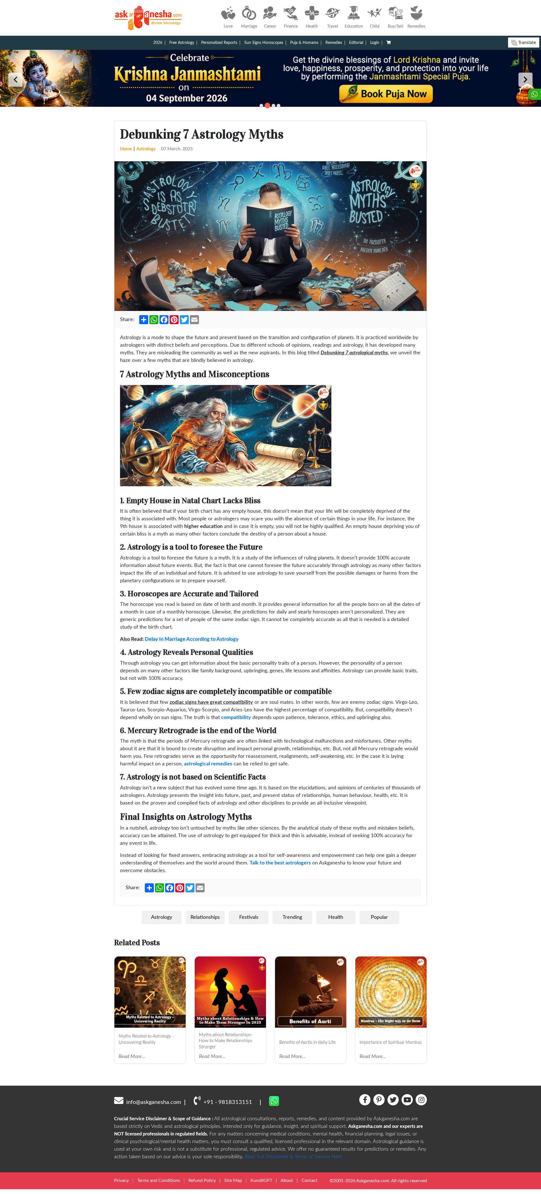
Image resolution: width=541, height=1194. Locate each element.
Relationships (205, 917)
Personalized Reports (219, 43)
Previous (15, 80)
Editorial (356, 43)
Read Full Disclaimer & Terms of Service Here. (294, 1156)
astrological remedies (208, 764)
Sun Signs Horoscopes (263, 43)
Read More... (132, 1056)
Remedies (333, 43)
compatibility (236, 717)
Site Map (233, 1180)
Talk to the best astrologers (280, 863)
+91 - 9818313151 (227, 1102)
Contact (309, 1180)
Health (335, 917)
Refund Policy (202, 1180)
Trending (292, 917)
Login (374, 43)
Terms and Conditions (158, 1180)
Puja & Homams (304, 43)
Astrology (146, 149)
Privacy (121, 1180)
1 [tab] (261, 105)
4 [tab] (278, 105)
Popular (379, 917)
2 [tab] (267, 105)
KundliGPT (261, 1180)
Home (126, 149)
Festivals (248, 917)
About (287, 1180)
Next (525, 80)
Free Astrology (181, 43)
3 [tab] (273, 105)
